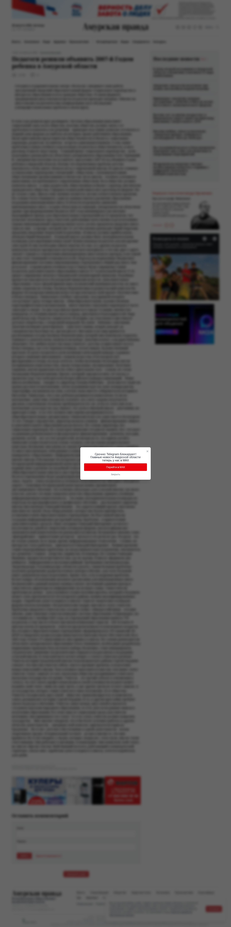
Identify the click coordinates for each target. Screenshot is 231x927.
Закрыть (115, 474)
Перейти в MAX (115, 467)
